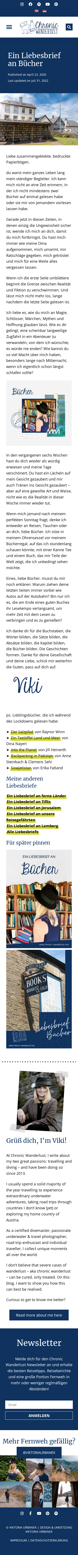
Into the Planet (24, 749)
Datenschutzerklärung (49, 1540)
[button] (9, 27)
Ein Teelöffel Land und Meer (35, 737)
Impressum (18, 1540)
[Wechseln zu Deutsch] (44, 10)
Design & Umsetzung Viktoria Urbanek (48, 1529)
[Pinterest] (47, 1513)
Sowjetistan (21, 767)
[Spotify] (56, 1513)
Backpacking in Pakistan (32, 755)
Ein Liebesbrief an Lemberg (32, 825)
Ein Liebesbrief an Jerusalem (34, 807)
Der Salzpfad (22, 731)
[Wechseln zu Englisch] (37, 10)
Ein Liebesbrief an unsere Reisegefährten (30, 816)
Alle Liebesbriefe (22, 831)
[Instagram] (22, 1513)
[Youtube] (39, 1513)
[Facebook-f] (30, 1513)
